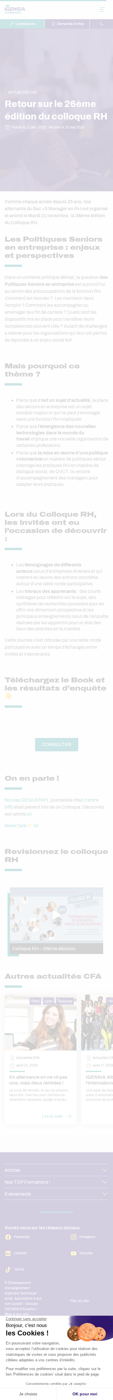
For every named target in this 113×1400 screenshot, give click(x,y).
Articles (12, 1170)
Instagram (87, 1237)
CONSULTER (56, 744)
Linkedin (20, 1253)
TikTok (19, 1269)
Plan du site (79, 1301)
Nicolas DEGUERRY (27, 800)
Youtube (86, 1253)
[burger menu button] (102, 10)
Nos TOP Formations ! (27, 1182)
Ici (36, 825)
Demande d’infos (70, 24)
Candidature (25, 24)
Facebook (22, 1237)
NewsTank (16, 825)
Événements (18, 1194)
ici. (30, 814)
